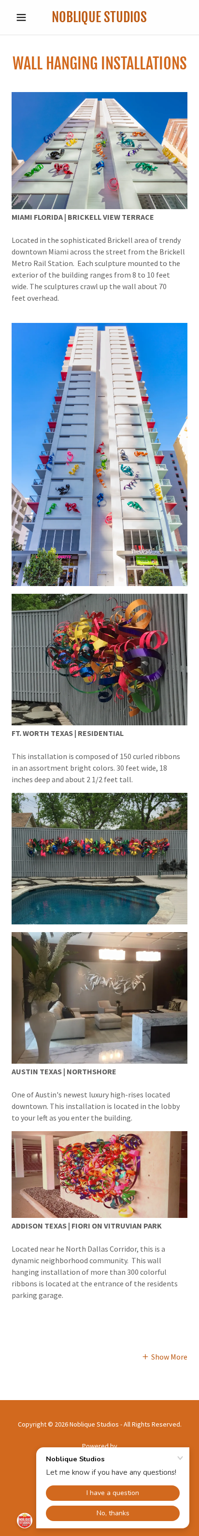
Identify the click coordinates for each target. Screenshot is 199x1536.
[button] (25, 17)
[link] (99, 17)
